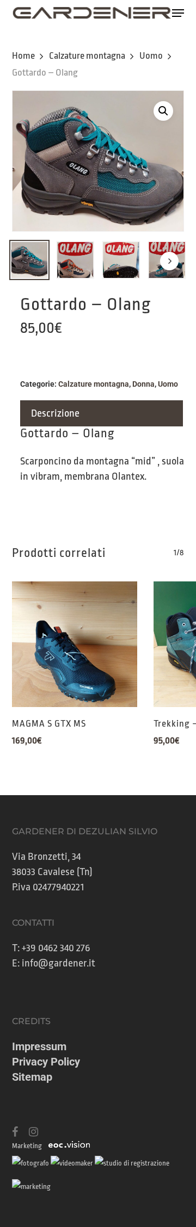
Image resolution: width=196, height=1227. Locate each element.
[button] (178, 13)
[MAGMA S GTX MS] (74, 644)
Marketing (27, 1146)
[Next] (169, 261)
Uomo (151, 56)
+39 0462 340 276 (56, 948)
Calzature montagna (87, 56)
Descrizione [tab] (55, 413)
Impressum (39, 1046)
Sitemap (32, 1076)
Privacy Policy (46, 1061)
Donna (143, 384)
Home (23, 56)
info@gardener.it (58, 963)
